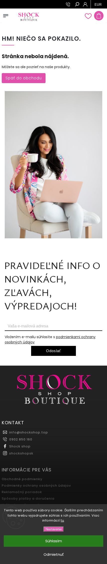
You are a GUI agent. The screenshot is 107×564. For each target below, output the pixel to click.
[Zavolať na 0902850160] (68, 4)
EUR (98, 4)
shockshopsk (21, 453)
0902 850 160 (20, 439)
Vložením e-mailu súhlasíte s (50, 339)
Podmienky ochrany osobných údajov (36, 485)
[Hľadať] (77, 4)
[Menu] (5, 14)
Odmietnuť (54, 554)
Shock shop (20, 446)
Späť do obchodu (23, 78)
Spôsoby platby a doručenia (28, 498)
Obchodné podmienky (22, 479)
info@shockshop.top (28, 432)
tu (62, 520)
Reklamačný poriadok (22, 492)
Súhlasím (53, 541)
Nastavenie (54, 529)
